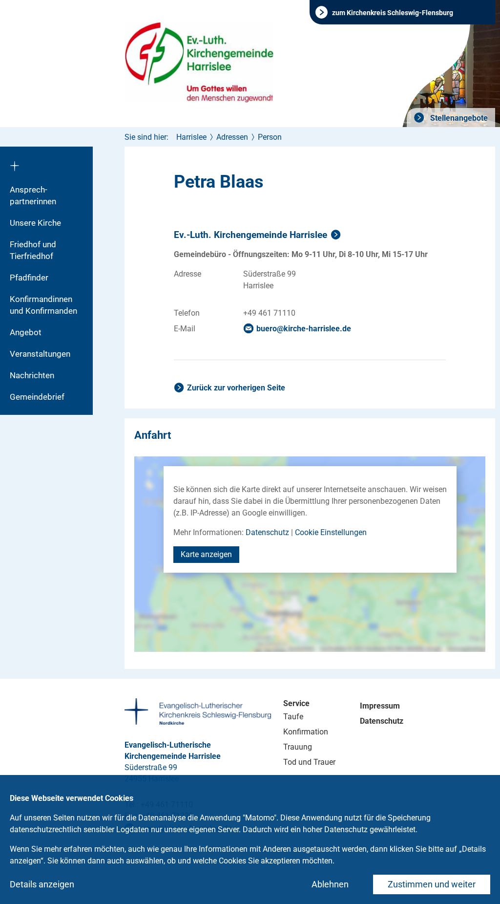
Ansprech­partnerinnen (33, 195)
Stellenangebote (458, 118)
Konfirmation (305, 731)
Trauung (297, 747)
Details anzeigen (42, 884)
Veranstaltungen (40, 354)
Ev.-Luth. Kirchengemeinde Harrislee (250, 234)
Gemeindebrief (37, 397)
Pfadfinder (29, 277)
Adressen (232, 137)
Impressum (380, 705)
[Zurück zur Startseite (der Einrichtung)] (46, 163)
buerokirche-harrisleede (303, 328)
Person (270, 137)
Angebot (26, 332)
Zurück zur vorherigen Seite (236, 387)
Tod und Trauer (309, 762)
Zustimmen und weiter (432, 884)
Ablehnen (330, 884)
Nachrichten (32, 375)
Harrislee (191, 137)
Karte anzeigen (206, 554)
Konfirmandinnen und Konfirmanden (43, 305)
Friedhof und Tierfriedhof (33, 250)
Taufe (293, 716)
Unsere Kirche (35, 223)
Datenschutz (267, 532)
